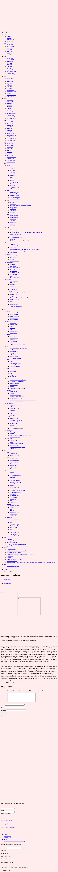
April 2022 (9, 127)
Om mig (9, 36)
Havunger (12, 326)
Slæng (11, 500)
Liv (10, 229)
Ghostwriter (13, 520)
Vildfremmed (13, 252)
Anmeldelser (10, 41)
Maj (8, 214)
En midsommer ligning (16, 395)
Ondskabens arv (14, 460)
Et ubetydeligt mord (15, 363)
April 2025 (9, 63)
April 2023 (9, 105)
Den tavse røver (14, 338)
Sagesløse (12, 175)
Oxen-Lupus (13, 499)
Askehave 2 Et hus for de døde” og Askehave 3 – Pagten (25, 249)
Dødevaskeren (14, 445)
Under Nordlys (14, 172)
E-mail (3, 707)
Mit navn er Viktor (15, 199)
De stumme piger (14, 272)
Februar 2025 (10, 59)
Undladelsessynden (15, 366)
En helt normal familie (16, 398)
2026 (5, 43)
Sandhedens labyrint (15, 482)
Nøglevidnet (13, 247)
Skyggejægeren (14, 207)
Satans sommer (14, 215)
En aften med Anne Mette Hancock (16, 551)
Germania (12, 308)
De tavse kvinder (14, 261)
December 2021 (11, 162)
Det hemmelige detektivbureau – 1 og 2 (20, 435)
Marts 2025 (10, 61)
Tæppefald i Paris (14, 495)
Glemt (11, 303)
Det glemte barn (14, 512)
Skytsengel (13, 432)
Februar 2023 (10, 101)
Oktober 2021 (10, 158)
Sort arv (12, 202)
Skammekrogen (14, 418)
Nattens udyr (13, 289)
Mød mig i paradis (14, 383)
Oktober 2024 (10, 93)
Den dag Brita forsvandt (16, 443)
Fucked (12, 433)
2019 (5, 309)
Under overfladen (14, 462)
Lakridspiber (10, 39)
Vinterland (12, 343)
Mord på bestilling (15, 525)
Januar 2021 (10, 143)
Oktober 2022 (10, 137)
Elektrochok (13, 219)
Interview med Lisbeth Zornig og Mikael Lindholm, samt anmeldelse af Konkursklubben (31, 562)
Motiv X (12, 510)
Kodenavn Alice (14, 534)
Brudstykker (13, 494)
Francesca (12, 339)
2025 (5, 56)
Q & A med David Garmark (14, 552)
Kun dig (12, 386)
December (9, 301)
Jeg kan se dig (13, 225)
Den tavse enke (14, 294)
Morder (12, 180)
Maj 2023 (9, 106)
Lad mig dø (13, 355)
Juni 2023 (9, 108)
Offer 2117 (12, 373)
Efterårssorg (13, 209)
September (10, 262)
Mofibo (5, 564)
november (9, 291)
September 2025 (11, 71)
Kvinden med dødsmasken (17, 396)
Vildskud (12, 224)
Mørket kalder (13, 527)
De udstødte (13, 204)
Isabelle (12, 472)
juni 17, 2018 (7, 579)
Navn (2, 704)
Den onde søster (14, 246)
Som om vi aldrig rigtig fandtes (18, 380)
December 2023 (11, 118)
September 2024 (11, 91)
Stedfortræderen (14, 463)
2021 (5, 142)
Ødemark (12, 264)
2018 (5, 450)
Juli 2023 (9, 110)
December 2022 (11, 140)
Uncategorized (7, 583)
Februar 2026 (10, 46)
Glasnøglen (13, 515)
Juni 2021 (9, 152)
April (8, 200)
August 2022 (10, 133)
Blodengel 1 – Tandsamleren (17, 490)
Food (5, 537)
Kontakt (9, 38)
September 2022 (11, 135)
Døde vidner (13, 235)
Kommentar (4, 702)
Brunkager (9, 539)
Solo (11, 522)
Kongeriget (13, 266)
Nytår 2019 (13, 448)
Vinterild (12, 259)
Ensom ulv (12, 329)
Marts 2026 (10, 48)
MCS (11, 468)
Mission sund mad (12, 542)
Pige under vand (14, 536)
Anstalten (12, 410)
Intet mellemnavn (14, 532)
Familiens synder (14, 192)
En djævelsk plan (14, 487)
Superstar (12, 269)
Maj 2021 (9, 150)
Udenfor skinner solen (16, 405)
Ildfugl (11, 375)
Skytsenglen (13, 465)
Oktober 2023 (10, 115)
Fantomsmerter (14, 356)
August (8, 254)
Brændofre (13, 286)
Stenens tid (13, 376)
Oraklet (12, 353)
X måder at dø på (14, 187)
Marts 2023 (10, 103)
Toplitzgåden (13, 391)
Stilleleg (12, 425)
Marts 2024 (10, 81)
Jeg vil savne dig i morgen (17, 313)
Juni (8, 227)
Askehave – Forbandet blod (17, 388)
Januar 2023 (10, 100)
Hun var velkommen (15, 411)
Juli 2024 (9, 88)
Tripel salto (13, 212)
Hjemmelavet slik (11, 546)
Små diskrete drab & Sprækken (18, 348)
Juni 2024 (9, 86)
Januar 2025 (10, 58)
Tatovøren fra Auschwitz (16, 401)
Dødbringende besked (16, 306)
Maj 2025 (9, 65)
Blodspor (12, 507)
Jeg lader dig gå (14, 331)
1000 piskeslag (14, 385)
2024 (5, 76)
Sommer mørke (14, 324)
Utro (11, 361)
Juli (7, 242)
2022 (5, 120)
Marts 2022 (10, 125)
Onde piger (13, 222)
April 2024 (9, 83)
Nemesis (12, 393)
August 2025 (10, 70)
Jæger (11, 177)
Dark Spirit (13, 170)
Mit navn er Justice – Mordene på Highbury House (23, 298)
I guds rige (12, 284)
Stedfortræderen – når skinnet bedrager (20, 241)
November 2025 (11, 75)
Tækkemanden (14, 314)
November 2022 (11, 138)
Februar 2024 (10, 80)
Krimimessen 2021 (12, 561)
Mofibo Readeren (14, 194)
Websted (3, 710)
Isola (11, 276)
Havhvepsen (13, 341)
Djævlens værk (14, 519)
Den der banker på (15, 173)
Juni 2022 (9, 130)
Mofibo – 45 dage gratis (13, 566)
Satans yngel (13, 333)
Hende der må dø (14, 408)
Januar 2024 (10, 78)
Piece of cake (13, 497)
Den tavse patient (15, 195)
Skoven (12, 485)
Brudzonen (13, 244)
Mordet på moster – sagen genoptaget (20, 205)
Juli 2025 (9, 68)
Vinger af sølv (13, 271)
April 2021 (9, 148)
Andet (5, 547)
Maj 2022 (9, 128)
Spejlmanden (13, 287)
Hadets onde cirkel (15, 197)
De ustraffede (13, 484)
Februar (9, 179)
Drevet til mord (14, 318)
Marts (8, 190)
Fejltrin (12, 189)
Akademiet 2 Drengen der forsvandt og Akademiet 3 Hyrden (26, 292)
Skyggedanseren (14, 184)
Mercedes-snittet (14, 455)
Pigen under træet (15, 437)
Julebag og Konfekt (12, 541)
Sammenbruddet (14, 505)
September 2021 (11, 157)
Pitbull (11, 167)
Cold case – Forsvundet (16, 420)
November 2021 (11, 160)
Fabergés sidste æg (15, 256)
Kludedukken (13, 458)
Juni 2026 (9, 53)
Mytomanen (13, 282)
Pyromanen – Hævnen (16, 237)
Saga (11, 509)
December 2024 (11, 96)
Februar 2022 (10, 123)
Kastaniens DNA (14, 316)
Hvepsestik (13, 210)
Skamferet (12, 477)
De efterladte (13, 514)
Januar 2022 (10, 122)
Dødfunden (13, 185)
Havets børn (13, 467)
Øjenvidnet (13, 371)
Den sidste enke (14, 422)
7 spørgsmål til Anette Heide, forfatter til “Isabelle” (20, 554)
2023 (5, 98)
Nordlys (12, 168)
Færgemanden (14, 281)
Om (5, 34)
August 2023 (10, 111)
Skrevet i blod (13, 257)
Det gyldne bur (14, 351)
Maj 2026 (9, 51)
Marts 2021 (10, 147)
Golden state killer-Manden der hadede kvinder (23, 400)
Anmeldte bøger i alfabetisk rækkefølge (14, 841)
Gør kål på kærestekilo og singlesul (16, 544)
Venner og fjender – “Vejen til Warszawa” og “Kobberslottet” (26, 232)
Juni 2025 (9, 66)
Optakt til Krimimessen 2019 (17, 344)
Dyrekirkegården (14, 349)
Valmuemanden (14, 474)
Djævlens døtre (14, 531)
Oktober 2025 (10, 73)
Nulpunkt (12, 502)
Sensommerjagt (14, 423)
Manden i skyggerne (15, 234)
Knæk (11, 442)
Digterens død (14, 304)
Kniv (11, 370)
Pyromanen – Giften (15, 358)
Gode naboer (13, 274)
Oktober (9, 279)
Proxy (11, 413)
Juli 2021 (9, 153)
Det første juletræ (14, 299)
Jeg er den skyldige (15, 480)
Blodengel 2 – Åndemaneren (17, 381)
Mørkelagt (12, 239)
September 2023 (11, 113)
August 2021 (10, 155)
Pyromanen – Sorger (15, 475)
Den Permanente (14, 217)
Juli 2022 (9, 132)
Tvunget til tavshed (15, 365)
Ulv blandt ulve (14, 230)
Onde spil (12, 328)
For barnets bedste (15, 267)
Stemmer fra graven (15, 277)
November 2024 (11, 95)
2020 (5, 163)
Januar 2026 (10, 44)
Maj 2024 (9, 85)
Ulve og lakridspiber (12, 549)
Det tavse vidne (14, 427)
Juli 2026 (9, 54)
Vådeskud (12, 406)
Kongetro (12, 220)
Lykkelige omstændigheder (17, 447)
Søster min (13, 323)
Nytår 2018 (10, 556)
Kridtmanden (13, 453)
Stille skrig (12, 415)
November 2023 (11, 116)
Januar (8, 165)
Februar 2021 (10, 145)
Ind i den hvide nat (15, 182)
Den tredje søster (14, 524)
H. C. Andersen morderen (16, 428)
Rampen (12, 296)
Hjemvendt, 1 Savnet (15, 492)
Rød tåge (12, 336)
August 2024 (10, 90)
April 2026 (9, 49)
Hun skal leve (13, 440)
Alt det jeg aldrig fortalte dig (17, 251)
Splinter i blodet (14, 319)
